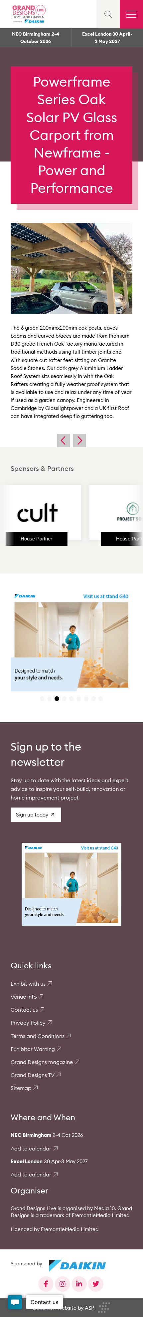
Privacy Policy (28, 1022)
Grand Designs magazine (42, 1062)
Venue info (24, 996)
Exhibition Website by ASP (63, 1308)
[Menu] (131, 14)
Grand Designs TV (33, 1075)
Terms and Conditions (38, 1036)
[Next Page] (79, 440)
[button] (42, 698)
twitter (95, 1284)
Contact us (24, 1009)
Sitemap (21, 1088)
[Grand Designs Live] (28, 14)
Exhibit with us (28, 983)
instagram (62, 1284)
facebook (46, 1284)
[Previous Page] (63, 440)
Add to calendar (31, 1148)
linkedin (79, 1284)
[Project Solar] (110, 512)
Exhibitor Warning (33, 1049)
